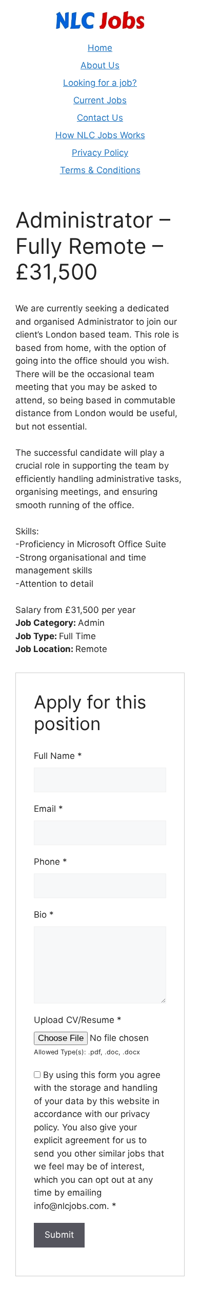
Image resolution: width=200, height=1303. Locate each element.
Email (48, 809)
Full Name (58, 756)
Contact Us (100, 118)
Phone (50, 862)
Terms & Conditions (100, 170)
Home (100, 48)
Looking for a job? (100, 83)
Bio (44, 914)
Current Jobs (100, 100)
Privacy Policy (100, 152)
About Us (100, 65)
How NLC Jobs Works (100, 135)
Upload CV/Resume (78, 1020)
